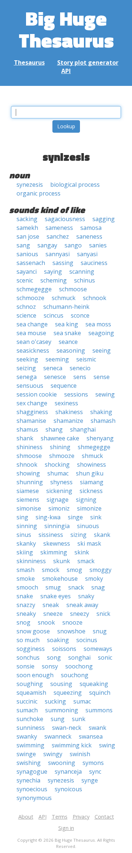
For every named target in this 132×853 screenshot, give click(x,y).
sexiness (66, 403)
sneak (51, 605)
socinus (86, 640)
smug (53, 587)
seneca (52, 368)
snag (98, 587)
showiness (91, 464)
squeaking (94, 684)
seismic (86, 359)
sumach (27, 710)
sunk (78, 719)
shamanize (68, 421)
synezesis (29, 185)
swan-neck (66, 728)
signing (86, 500)
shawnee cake (60, 438)
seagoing (101, 333)
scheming (53, 280)
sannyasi (57, 254)
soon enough (35, 675)
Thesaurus (29, 62)
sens (79, 377)
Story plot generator (87, 62)
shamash (103, 421)
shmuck (92, 456)
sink (96, 517)
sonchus (28, 657)
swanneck (58, 736)
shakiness (69, 412)
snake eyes (55, 596)
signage (58, 500)
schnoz (26, 307)
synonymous (34, 798)
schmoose (73, 289)
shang (54, 429)
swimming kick (72, 745)
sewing (105, 394)
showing (28, 473)
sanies (98, 245)
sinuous (88, 526)
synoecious (31, 789)
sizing (78, 535)
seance (68, 342)
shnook (26, 464)
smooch (27, 587)
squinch (99, 693)
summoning (61, 710)
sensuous (29, 386)
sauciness (94, 263)
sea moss (98, 324)
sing (22, 517)
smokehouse (60, 579)
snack (76, 587)
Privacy (81, 816)
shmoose (29, 456)
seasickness (32, 350)
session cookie (36, 394)
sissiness (50, 535)
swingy (52, 754)
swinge (26, 754)
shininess (29, 447)
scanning (81, 272)
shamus (27, 429)
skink (81, 552)
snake (24, 596)
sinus (23, 535)
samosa (91, 228)
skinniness (31, 561)
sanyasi (87, 254)
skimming (53, 552)
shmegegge (94, 447)
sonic (105, 657)
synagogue (31, 771)
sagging (103, 219)
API (66, 71)
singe (75, 517)
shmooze (61, 456)
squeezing (68, 693)
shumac (58, 473)
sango (73, 245)
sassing (62, 263)
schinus (84, 280)
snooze (72, 622)
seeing (101, 350)
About (25, 816)
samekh (27, 228)
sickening (59, 491)
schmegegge (34, 289)
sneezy (79, 614)
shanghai (83, 429)
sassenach (30, 263)
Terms (59, 816)
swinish (80, 754)
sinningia (57, 526)
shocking (57, 464)
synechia (28, 780)
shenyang (100, 438)
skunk (61, 561)
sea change (32, 324)
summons (99, 710)
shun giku (89, 473)
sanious (27, 254)
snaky (86, 596)
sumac (82, 701)
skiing (24, 552)
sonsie (25, 666)
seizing (26, 368)
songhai (79, 657)
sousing (61, 684)
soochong (79, 666)
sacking (26, 219)
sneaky (26, 614)
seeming (57, 359)
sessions (76, 394)
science (26, 315)
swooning (61, 763)
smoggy (100, 570)
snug (100, 631)
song (54, 657)
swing (107, 745)
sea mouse (31, 333)
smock (50, 570)
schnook (94, 298)
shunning (29, 482)
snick (103, 614)
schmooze (30, 298)
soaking (58, 640)
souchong (74, 675)
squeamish (31, 693)
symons (93, 763)
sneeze (53, 614)
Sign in (66, 827)
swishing (28, 763)
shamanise (31, 421)
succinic (26, 701)
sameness (59, 228)
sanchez (58, 236)
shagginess (32, 412)
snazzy (25, 605)
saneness (89, 236)
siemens (27, 500)
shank (24, 438)
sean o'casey (33, 342)
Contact (104, 816)
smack (86, 561)
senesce (55, 377)
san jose (27, 236)
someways (98, 649)
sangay (47, 245)
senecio (80, 368)
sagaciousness (65, 219)
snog (23, 622)
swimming (30, 745)
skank (102, 535)
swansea (91, 736)
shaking (101, 412)
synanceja (68, 771)
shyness (61, 482)
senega (26, 377)
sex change (31, 403)
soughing (29, 684)
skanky (26, 543)
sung (58, 719)
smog (74, 570)
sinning (26, 526)
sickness (91, 491)
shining (60, 447)
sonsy (50, 666)
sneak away (82, 605)
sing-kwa (48, 517)
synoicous (68, 789)
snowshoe (71, 631)
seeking (27, 359)
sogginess (30, 649)
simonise (28, 508)
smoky (94, 579)
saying (53, 272)
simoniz (59, 508)
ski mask (89, 543)
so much (28, 640)
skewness (56, 543)
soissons (64, 649)
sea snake (67, 333)
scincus (53, 315)
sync (95, 771)
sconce (80, 315)
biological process (75, 185)
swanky (26, 736)
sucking (55, 701)
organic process (38, 193)
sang (23, 245)
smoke (25, 579)
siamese (27, 491)
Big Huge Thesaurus (66, 29)
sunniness (30, 728)
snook (46, 622)
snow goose (33, 631)
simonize (89, 508)
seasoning (70, 350)
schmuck (64, 298)
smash (25, 570)
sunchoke (29, 719)
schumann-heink (66, 307)
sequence (64, 386)
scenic (24, 280)
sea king (66, 324)
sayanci (26, 272)
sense (102, 377)
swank (97, 728)
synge (89, 780)
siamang (91, 482)
